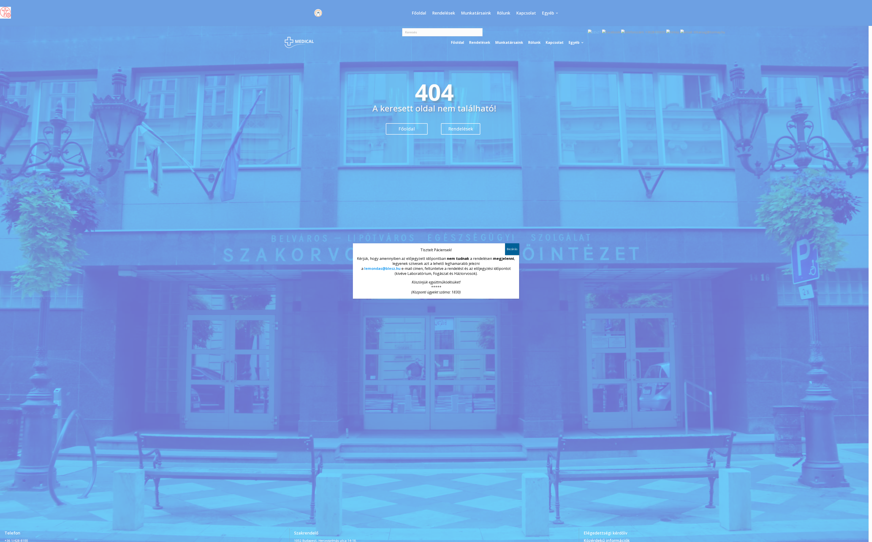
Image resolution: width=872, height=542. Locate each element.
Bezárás (512, 249)
